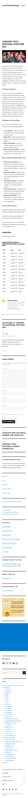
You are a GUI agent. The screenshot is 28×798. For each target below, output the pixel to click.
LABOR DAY (8, 752)
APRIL (6, 696)
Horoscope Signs (7, 531)
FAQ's (3, 480)
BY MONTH (7, 687)
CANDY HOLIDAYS (10, 735)
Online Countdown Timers (9, 543)
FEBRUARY (8, 692)
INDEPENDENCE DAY (11, 750)
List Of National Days (10, 5)
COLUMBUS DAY (10, 754)
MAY (6, 698)
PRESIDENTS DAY (10, 744)
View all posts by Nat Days (13, 308)
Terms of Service (7, 489)
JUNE (6, 700)
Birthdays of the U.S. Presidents (11, 539)
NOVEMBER (8, 710)
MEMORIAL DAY (9, 746)
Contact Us (5, 484)
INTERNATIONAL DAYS (11, 719)
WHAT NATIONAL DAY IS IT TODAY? (14, 685)
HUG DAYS (8, 731)
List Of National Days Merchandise (12, 501)
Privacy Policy (6, 493)
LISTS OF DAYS (8, 714)
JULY (6, 702)
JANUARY (21, 314)
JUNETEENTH (9, 748)
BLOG (5, 762)
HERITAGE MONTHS (11, 723)
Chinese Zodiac (6, 535)
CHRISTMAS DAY (10, 760)
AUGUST (7, 704)
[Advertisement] (14, 26)
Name (4, 390)
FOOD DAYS (8, 733)
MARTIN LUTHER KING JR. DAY (14, 741)
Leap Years (5, 551)
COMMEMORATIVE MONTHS (13, 721)
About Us (4, 476)
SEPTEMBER (8, 706)
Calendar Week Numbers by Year (11, 566)
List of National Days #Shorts (10, 512)
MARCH (7, 694)
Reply (4, 350)
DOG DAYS (8, 729)
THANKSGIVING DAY (11, 758)
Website (4, 405)
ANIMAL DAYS (9, 727)
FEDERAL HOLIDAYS (9, 737)
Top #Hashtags (6, 526)
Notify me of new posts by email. (10, 418)
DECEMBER (8, 712)
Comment (5, 368)
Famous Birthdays (7, 547)
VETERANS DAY (9, 756)
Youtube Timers (6, 510)
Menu (23, 5)
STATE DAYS (8, 717)
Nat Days (6, 314)
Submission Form (7, 578)
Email (4, 398)
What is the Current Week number (11, 564)
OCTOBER (8, 708)
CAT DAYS (8, 725)
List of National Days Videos (10, 514)
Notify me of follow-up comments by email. (12, 414)
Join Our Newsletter (7, 590)
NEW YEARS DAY (10, 739)
